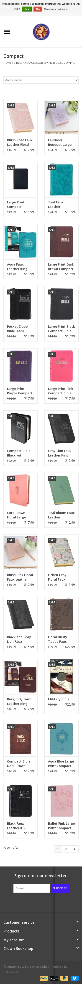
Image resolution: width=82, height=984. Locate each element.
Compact (70, 63)
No (38, 9)
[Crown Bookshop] (48, 31)
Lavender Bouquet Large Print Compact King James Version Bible (60, 142)
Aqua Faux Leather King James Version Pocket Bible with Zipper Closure (18, 266)
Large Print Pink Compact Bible (60, 390)
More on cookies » (56, 9)
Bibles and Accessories (30, 63)
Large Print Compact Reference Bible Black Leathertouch (19, 204)
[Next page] (74, 849)
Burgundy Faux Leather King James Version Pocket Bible (19, 701)
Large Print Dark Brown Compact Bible (61, 266)
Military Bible (58, 699)
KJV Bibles (55, 63)
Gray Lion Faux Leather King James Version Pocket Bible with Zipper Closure (60, 453)
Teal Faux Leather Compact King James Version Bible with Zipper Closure (61, 204)
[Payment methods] (43, 978)
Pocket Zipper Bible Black (18, 328)
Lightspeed (10, 972)
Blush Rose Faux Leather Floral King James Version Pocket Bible (20, 142)
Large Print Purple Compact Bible (20, 390)
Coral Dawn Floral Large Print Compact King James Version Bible (18, 515)
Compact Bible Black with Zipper (18, 453)
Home (7, 63)
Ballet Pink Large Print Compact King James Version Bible (61, 825)
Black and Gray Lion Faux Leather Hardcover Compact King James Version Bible (19, 639)
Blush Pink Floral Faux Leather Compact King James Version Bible (20, 577)
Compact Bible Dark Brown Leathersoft (18, 763)
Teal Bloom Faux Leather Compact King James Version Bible (61, 515)
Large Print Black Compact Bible (61, 328)
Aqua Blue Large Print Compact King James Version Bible (61, 763)
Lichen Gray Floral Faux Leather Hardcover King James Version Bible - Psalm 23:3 (60, 577)
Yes (26, 9)
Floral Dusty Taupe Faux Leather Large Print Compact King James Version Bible (59, 639)
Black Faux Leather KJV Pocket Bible (16, 825)
